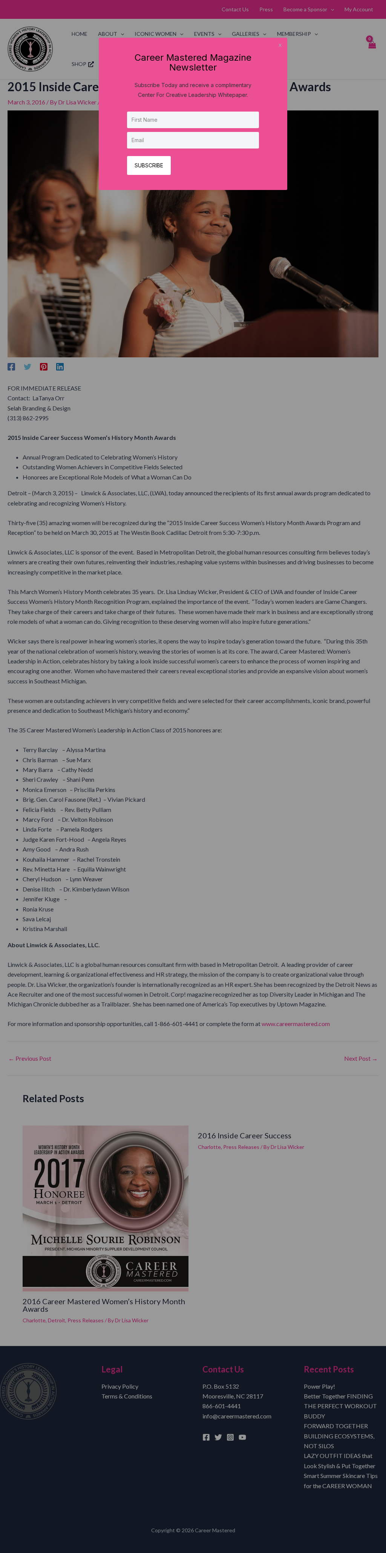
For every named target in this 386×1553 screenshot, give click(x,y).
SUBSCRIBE (149, 165)
